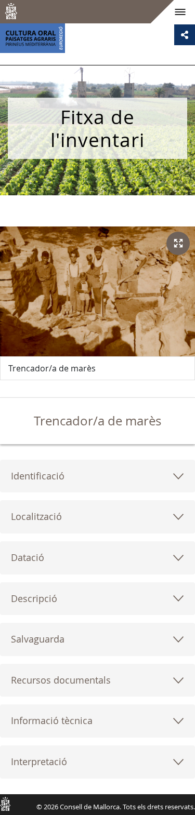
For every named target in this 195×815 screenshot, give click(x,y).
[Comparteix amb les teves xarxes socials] (184, 34)
